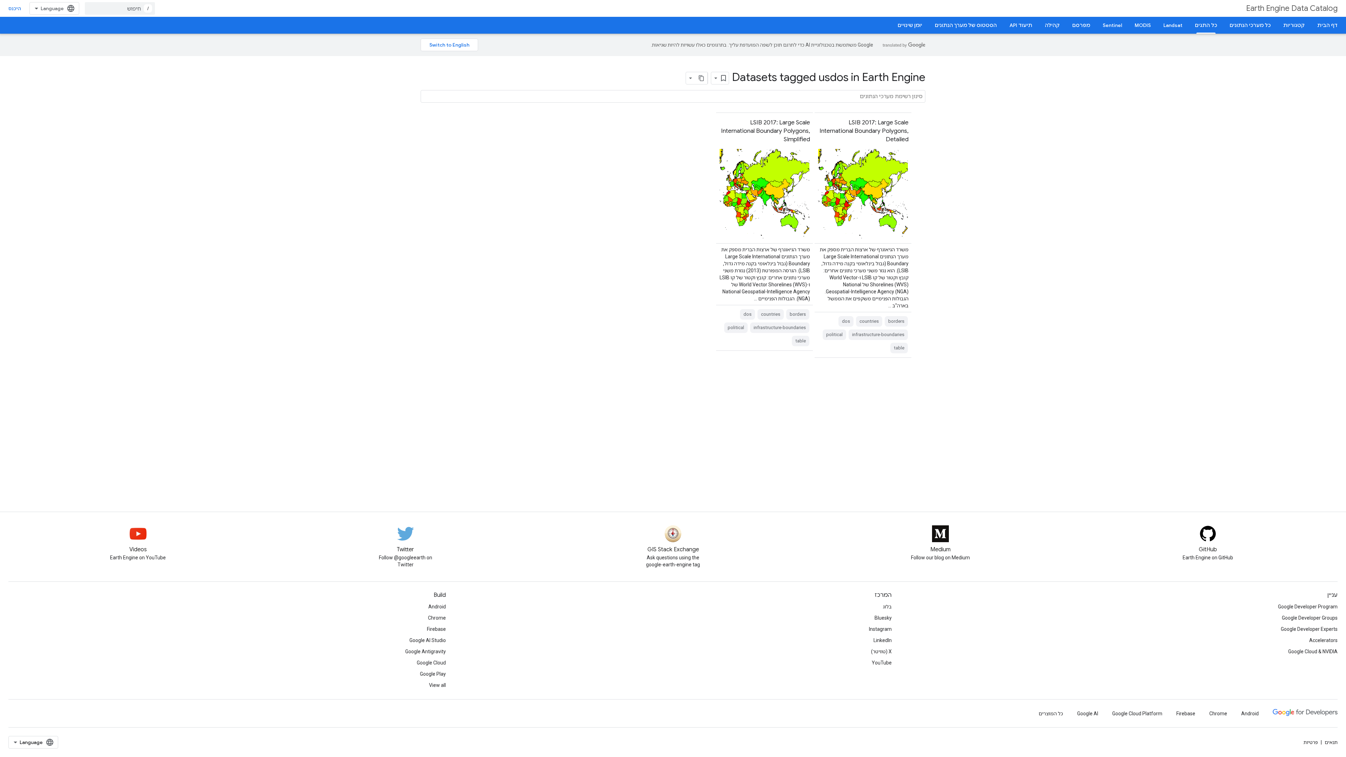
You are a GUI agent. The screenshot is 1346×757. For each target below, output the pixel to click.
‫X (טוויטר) (881, 651)
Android (437, 606)
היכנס (14, 8)
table (899, 347)
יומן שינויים (910, 25)
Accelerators (1323, 640)
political (834, 334)
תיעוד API (1021, 25)
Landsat (1172, 25)
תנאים (1331, 742)
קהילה (1052, 25)
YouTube (882, 663)
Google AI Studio (427, 640)
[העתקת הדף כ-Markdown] (701, 78)
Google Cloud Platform (1137, 713)
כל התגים (1206, 25)
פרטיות (1311, 742)
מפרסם (1081, 25)
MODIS (1143, 25)
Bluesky (883, 618)
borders (896, 321)
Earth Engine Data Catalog (1292, 8)
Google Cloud (431, 663)
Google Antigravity (425, 651)
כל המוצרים (1051, 713)
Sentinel (1112, 25)
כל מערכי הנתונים (1250, 25)
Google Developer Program (1308, 606)
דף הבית (1327, 25)
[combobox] (120, 8)
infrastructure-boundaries (878, 334)
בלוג (887, 606)
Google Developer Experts (1309, 629)
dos (846, 321)
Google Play (433, 674)
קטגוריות (1294, 25)
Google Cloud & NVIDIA (1313, 651)
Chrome (437, 618)
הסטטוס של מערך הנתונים (966, 25)
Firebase (436, 629)
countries (869, 321)
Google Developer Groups (1310, 618)
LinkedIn (882, 640)
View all (437, 685)
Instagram (880, 629)
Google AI (1087, 713)
